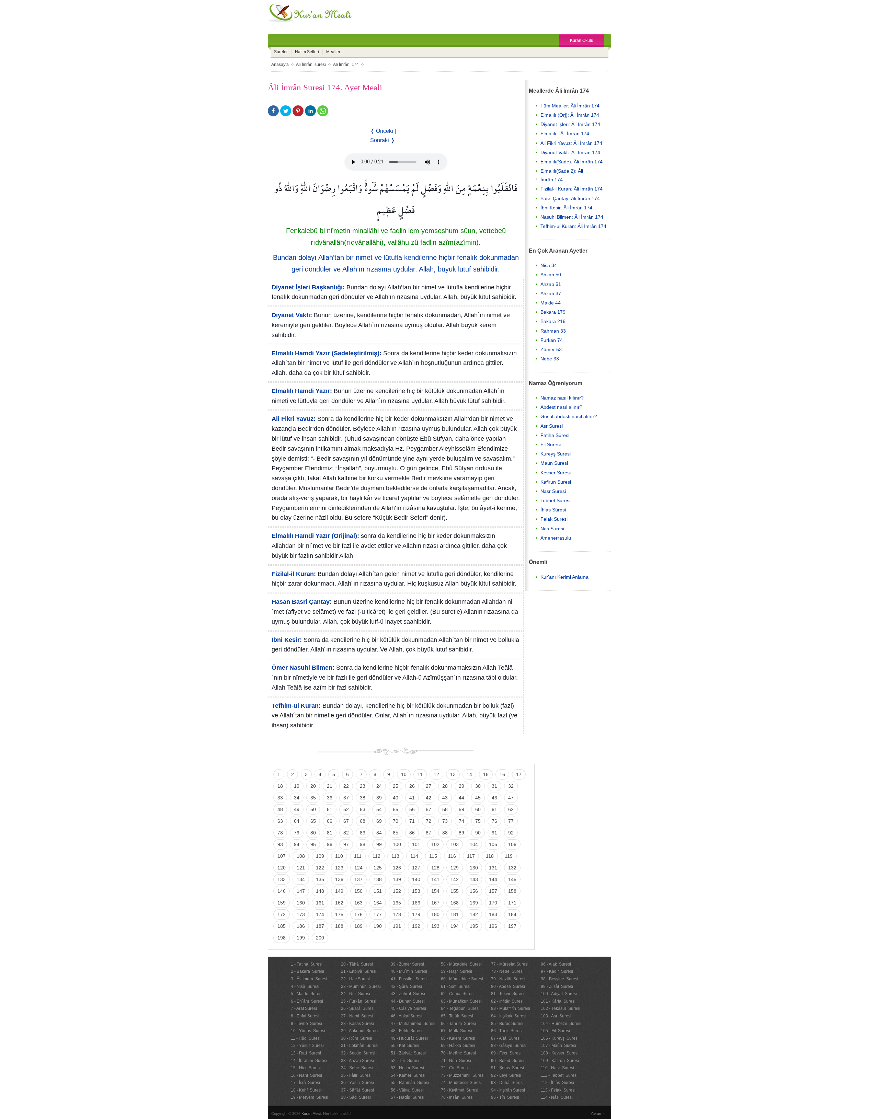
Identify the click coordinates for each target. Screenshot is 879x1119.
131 (493, 867)
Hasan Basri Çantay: (302, 601)
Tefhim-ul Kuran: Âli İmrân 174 (573, 226)
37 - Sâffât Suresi (357, 1090)
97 (346, 844)
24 (379, 786)
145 (512, 879)
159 (281, 902)
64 (296, 821)
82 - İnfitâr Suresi (507, 1001)
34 (296, 797)
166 (416, 902)
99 (379, 844)
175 (339, 914)
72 (428, 821)
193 (435, 926)
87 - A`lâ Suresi (506, 1038)
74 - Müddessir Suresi (461, 1082)
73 (445, 821)
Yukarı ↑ (597, 1113)
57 (428, 809)
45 (478, 797)
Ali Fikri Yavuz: (294, 418)
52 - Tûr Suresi (405, 1060)
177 (378, 914)
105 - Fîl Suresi (555, 1030)
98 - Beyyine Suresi (559, 979)
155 (454, 891)
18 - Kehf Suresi (306, 1090)
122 (320, 867)
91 (494, 832)
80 (313, 832)
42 (428, 797)
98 (362, 844)
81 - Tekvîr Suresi (507, 993)
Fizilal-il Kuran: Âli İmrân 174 (571, 189)
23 (362, 786)
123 (339, 867)
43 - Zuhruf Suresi (408, 993)
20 (313, 786)
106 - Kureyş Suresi (560, 1038)
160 (301, 902)
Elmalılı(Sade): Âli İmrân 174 (571, 161)
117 (471, 856)
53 (362, 809)
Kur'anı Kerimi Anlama (564, 577)
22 (346, 786)
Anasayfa (280, 64)
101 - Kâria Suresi (558, 1001)
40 (395, 797)
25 (395, 786)
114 (414, 856)
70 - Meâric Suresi (458, 1053)
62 (511, 809)
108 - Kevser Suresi (560, 1053)
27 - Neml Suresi (357, 1016)
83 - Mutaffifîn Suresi (510, 1008)
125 (378, 867)
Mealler (333, 51)
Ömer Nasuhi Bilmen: (303, 667)
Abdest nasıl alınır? (561, 407)
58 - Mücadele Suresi (461, 964)
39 (379, 797)
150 (358, 891)
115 (433, 856)
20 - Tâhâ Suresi (357, 964)
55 (395, 809)
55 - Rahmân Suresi (410, 1082)
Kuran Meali (311, 1113)
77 (511, 821)
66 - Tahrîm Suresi (458, 1023)
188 (339, 926)
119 (509, 856)
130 (474, 867)
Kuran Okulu (581, 40)
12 (436, 774)
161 (320, 902)
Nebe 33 (549, 358)
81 (329, 832)
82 (346, 832)
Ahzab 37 (550, 293)
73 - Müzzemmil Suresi (462, 1075)
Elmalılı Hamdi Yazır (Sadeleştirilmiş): (326, 353)
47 (511, 797)
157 (493, 891)
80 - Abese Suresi (508, 986)
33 (280, 797)
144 (493, 879)
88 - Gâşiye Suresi (508, 1045)
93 (280, 844)
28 (445, 786)
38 (362, 797)
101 (416, 844)
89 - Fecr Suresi (506, 1053)
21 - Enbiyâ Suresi (358, 971)
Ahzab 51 (550, 284)
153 (416, 891)
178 (397, 914)
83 (362, 832)
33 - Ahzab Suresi (357, 1060)
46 (494, 797)
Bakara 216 (553, 321)
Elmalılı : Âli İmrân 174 (564, 133)
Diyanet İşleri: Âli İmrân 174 (570, 124)
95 (313, 844)
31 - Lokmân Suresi (359, 1045)
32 (511, 786)
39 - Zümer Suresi (407, 964)
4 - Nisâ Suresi (305, 986)
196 (493, 926)
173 (301, 914)
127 (416, 867)
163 (358, 902)
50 (313, 809)
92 (511, 832)
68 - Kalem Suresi (458, 1038)
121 (301, 867)
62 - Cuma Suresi (458, 993)
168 (454, 902)
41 (412, 797)
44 (461, 797)
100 (397, 844)
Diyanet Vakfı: (292, 315)
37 (346, 797)
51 (329, 809)
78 (280, 832)
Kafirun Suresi (555, 482)
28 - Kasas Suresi (357, 1023)
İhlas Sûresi (553, 509)
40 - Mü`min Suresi (409, 971)
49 (296, 809)
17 (519, 774)
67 (346, 821)
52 (346, 809)
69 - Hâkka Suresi (458, 1045)
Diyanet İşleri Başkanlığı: (308, 287)
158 (512, 891)
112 (376, 856)
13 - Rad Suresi (306, 1053)
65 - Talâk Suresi (457, 1016)
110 (339, 856)
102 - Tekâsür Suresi (560, 1008)
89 (461, 832)
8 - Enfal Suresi (305, 1016)
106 (512, 844)
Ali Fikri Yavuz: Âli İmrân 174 (571, 143)
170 (493, 902)
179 (416, 914)
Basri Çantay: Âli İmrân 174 (570, 198)
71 (412, 821)
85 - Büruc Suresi (507, 1023)
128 (435, 867)
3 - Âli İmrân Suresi (309, 979)
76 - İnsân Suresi (457, 1097)
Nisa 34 (548, 265)
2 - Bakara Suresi (307, 971)
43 (445, 797)
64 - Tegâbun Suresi (460, 1008)
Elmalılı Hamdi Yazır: (302, 391)
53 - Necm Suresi (407, 1067)
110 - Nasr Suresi (557, 1067)
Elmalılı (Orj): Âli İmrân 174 (569, 115)
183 (493, 914)
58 (445, 809)
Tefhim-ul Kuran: (296, 705)
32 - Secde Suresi (358, 1053)
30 (478, 786)
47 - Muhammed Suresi (413, 1023)
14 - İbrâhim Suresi (309, 1060)
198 (281, 938)
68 (362, 821)
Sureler (281, 51)
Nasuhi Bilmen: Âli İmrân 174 (571, 217)
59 (461, 809)
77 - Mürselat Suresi (509, 964)
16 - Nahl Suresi (306, 1075)
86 (412, 832)
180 (435, 914)
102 (435, 844)
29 (461, 786)
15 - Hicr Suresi (306, 1067)
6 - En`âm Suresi (307, 1001)
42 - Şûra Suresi (406, 986)
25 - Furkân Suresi (358, 1001)
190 (378, 926)
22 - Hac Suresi (355, 979)
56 (412, 809)
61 (494, 809)
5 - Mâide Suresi (306, 993)
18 (280, 786)
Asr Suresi (551, 426)
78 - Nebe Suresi (507, 971)
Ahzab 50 (550, 274)
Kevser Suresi (555, 472)
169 (474, 902)
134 (301, 879)
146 (281, 891)
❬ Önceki (381, 131)
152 (397, 891)
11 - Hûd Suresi (306, 1038)
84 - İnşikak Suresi (508, 1016)
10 (404, 774)
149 (339, 891)
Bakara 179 (553, 312)
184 (512, 914)
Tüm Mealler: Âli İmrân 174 (570, 105)
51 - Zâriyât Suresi (408, 1053)
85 (395, 832)
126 (397, 867)
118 (490, 856)
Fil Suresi (550, 444)
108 (301, 856)
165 (397, 902)
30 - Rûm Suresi (356, 1038)
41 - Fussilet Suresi (409, 979)
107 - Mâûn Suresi (558, 1045)
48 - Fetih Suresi (406, 1030)
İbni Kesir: (287, 639)
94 (296, 844)
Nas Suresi (552, 528)
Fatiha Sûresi (554, 435)
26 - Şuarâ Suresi (358, 1008)
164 (378, 902)
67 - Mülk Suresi (456, 1030)
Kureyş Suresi (555, 454)
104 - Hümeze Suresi (561, 1023)
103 (454, 844)
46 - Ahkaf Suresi (406, 1016)
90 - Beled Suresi (507, 1060)
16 (502, 774)
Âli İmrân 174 (346, 64)
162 (339, 902)
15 (486, 774)
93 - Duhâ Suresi (507, 1082)
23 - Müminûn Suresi (361, 986)
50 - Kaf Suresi (405, 1045)
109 (320, 856)
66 (329, 821)
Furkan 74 (551, 340)
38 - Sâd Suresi (356, 1097)
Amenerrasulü (555, 538)
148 (320, 891)
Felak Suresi (554, 519)
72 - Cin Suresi (455, 1067)
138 (378, 879)
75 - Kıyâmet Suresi (459, 1090)
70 (395, 821)
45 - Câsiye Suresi (408, 1008)
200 (320, 938)
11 (420, 774)
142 (454, 879)
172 (281, 914)
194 (454, 926)
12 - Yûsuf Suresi (307, 1045)
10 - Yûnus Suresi (308, 1030)
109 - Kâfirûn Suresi (560, 1060)
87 (428, 832)
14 (469, 774)
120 (281, 867)
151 (378, 891)
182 (474, 914)
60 (478, 809)
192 (416, 926)
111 (358, 856)
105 (493, 844)
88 (445, 832)
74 (461, 821)
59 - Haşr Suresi (456, 971)
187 (320, 926)
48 (280, 809)
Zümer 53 (551, 349)
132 (512, 867)
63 (280, 821)
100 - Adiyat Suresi (559, 993)
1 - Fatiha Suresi (306, 964)
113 (395, 856)
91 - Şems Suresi (507, 1067)
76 (494, 821)
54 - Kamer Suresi (408, 1075)
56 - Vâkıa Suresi (407, 1090)
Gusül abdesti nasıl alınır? (568, 416)
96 (329, 844)
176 (358, 914)
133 (281, 879)
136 (339, 879)
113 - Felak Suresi (558, 1090)
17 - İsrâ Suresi (305, 1082)
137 (358, 879)
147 (301, 891)
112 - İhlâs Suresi (557, 1082)
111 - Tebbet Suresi (559, 1075)
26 (412, 786)
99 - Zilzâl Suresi (557, 986)
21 (329, 786)
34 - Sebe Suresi (357, 1067)
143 (474, 879)
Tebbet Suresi (555, 500)
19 (296, 786)
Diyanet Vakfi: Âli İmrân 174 (570, 152)
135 (320, 879)
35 (313, 797)
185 (281, 926)
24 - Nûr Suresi (355, 993)
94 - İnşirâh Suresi (508, 1090)
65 (313, 821)
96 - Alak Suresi (556, 964)
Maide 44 (550, 302)
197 (512, 926)
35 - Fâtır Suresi (356, 1075)
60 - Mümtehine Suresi (462, 979)
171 (512, 902)
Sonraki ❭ (382, 140)
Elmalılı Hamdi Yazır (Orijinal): (315, 535)
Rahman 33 (553, 331)
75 (478, 821)
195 (474, 926)
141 (435, 879)
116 (452, 856)
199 (301, 938)
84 (379, 832)
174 (320, 914)
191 (397, 926)
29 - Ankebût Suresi (359, 1030)
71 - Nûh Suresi (456, 1060)
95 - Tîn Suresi (505, 1097)
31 (494, 786)
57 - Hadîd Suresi (407, 1097)
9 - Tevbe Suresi (306, 1023)
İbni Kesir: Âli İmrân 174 (566, 207)
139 (397, 879)
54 (379, 809)
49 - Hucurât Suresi (409, 1038)
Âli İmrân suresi (311, 64)
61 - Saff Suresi (455, 986)
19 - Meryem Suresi (309, 1097)
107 (281, 856)
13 (453, 774)
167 (435, 902)
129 (454, 867)
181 (454, 914)
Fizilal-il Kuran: (294, 573)
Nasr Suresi (553, 491)
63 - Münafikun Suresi (461, 1001)
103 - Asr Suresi (556, 1016)
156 (474, 891)
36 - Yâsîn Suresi (357, 1082)
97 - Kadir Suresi (557, 971)
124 (358, 867)
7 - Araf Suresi (304, 1008)
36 (329, 797)
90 (478, 832)
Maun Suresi (554, 463)
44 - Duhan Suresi (408, 1001)
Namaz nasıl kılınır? (562, 398)
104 (474, 844)
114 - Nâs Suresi (557, 1097)
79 (296, 832)
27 (428, 786)
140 (416, 879)
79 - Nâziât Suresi (508, 979)
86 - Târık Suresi (507, 1030)
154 (435, 891)
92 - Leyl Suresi (506, 1075)
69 (379, 821)
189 (358, 926)
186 (301, 926)
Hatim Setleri (307, 51)
